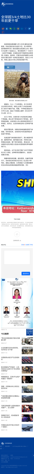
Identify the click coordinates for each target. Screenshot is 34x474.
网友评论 (3, 245)
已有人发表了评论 (27, 245)
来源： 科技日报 (20, 36)
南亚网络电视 (9, 4)
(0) (20, 240)
